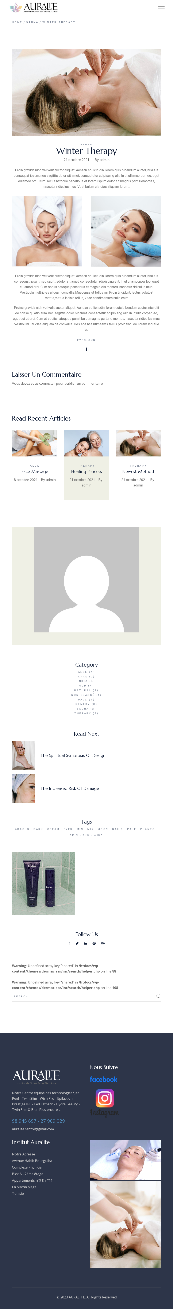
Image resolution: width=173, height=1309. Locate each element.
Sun (92, 340)
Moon (103, 829)
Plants (147, 829)
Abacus (22, 829)
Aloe (34, 465)
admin (104, 159)
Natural (82, 690)
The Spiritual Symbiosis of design (73, 755)
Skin (74, 835)
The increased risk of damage (70, 788)
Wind (98, 835)
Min (80, 829)
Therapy (86, 465)
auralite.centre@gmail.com (33, 1129)
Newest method (138, 471)
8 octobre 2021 (26, 479)
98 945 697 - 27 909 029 (38, 1121)
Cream (53, 829)
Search (159, 996)
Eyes (81, 340)
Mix (90, 829)
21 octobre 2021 (76, 159)
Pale (82, 699)
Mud (83, 685)
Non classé (83, 694)
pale (131, 829)
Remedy (83, 704)
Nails (117, 829)
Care (83, 676)
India (83, 681)
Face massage (35, 471)
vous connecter (43, 383)
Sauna (32, 22)
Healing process (86, 471)
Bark (38, 829)
